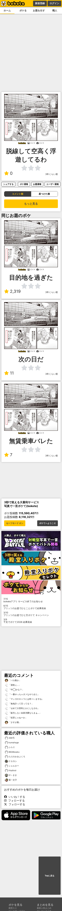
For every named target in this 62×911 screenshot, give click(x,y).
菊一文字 (13, 780)
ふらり (12, 747)
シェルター (14, 766)
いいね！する (16, 796)
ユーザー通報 (52, 184)
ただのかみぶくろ (17, 756)
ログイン (54, 3)
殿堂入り (13, 908)
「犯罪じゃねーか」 (17, 717)
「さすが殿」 (14, 722)
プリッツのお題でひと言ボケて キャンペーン (26, 613)
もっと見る (31, 203)
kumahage (14, 742)
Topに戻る (49, 876)
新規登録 (40, 3)
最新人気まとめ (44, 908)
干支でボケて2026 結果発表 (17, 620)
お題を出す (39, 10)
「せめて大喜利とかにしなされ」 (24, 708)
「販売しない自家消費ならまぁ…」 (24, 713)
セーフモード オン (14, 523)
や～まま (13, 775)
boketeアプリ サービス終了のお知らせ (23, 600)
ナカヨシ (13, 761)
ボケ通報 (24, 184)
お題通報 (37, 184)
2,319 (15, 291)
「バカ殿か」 (14, 680)
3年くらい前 (51, 174)
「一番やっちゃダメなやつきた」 (24, 694)
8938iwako (14, 752)
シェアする (8, 184)
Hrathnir (12, 770)
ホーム (7, 10)
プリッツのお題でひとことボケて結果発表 (24, 607)
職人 (54, 10)
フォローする (16, 800)
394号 (12, 738)
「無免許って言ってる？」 (20, 703)
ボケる (23, 10)
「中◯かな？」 (16, 689)
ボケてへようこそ (47, 523)
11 (12, 373)
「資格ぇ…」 (14, 685)
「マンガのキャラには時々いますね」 (26, 699)
